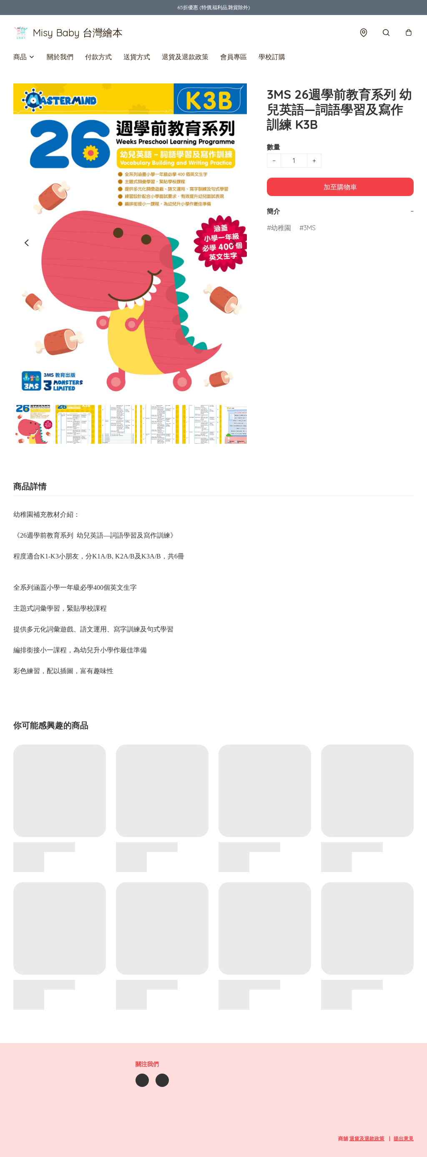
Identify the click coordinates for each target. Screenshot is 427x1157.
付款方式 (98, 57)
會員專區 (233, 57)
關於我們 (60, 57)
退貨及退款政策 (185, 57)
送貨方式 (136, 57)
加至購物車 (340, 187)
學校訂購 (272, 57)
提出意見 (404, 1138)
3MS (310, 228)
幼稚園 (281, 228)
